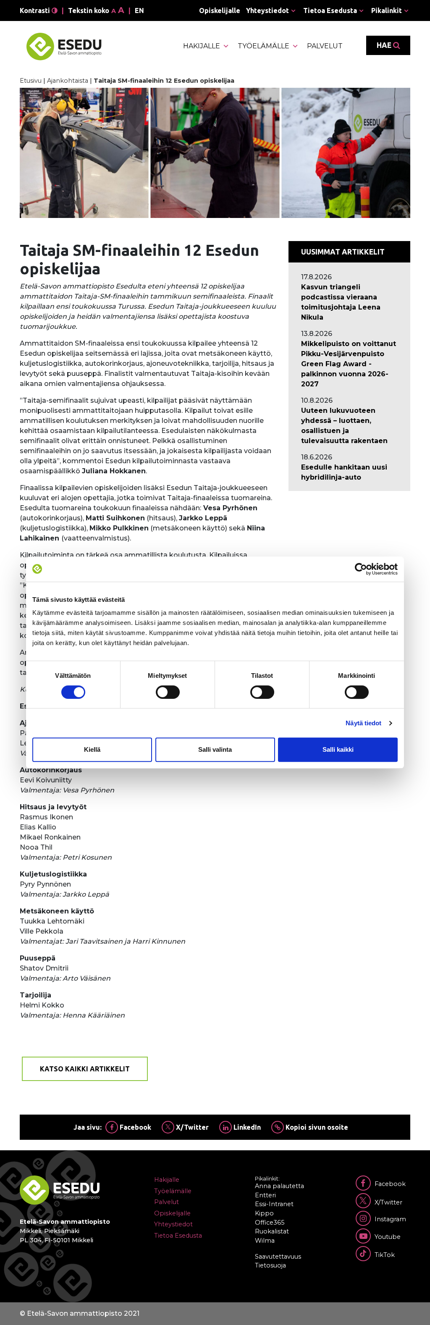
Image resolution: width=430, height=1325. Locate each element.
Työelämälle (263, 46)
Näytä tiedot (363, 723)
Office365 (269, 1222)
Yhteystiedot (267, 10)
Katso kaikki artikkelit (85, 1069)
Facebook (134, 1127)
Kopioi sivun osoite (316, 1127)
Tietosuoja (270, 1265)
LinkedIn (246, 1127)
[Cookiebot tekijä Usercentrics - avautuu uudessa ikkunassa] (361, 569)
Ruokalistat (272, 1231)
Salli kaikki (338, 749)
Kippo (264, 1213)
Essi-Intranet (274, 1204)
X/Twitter (191, 1127)
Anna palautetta (279, 1186)
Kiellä (92, 749)
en (139, 10)
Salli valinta (215, 749)
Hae (385, 45)
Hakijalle (201, 46)
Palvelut (325, 46)
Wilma (265, 1240)
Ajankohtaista (67, 80)
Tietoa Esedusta (330, 10)
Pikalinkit (386, 10)
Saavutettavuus (278, 1256)
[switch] (168, 692)
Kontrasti (36, 10)
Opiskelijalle (219, 10)
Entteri (265, 1195)
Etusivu (31, 80)
